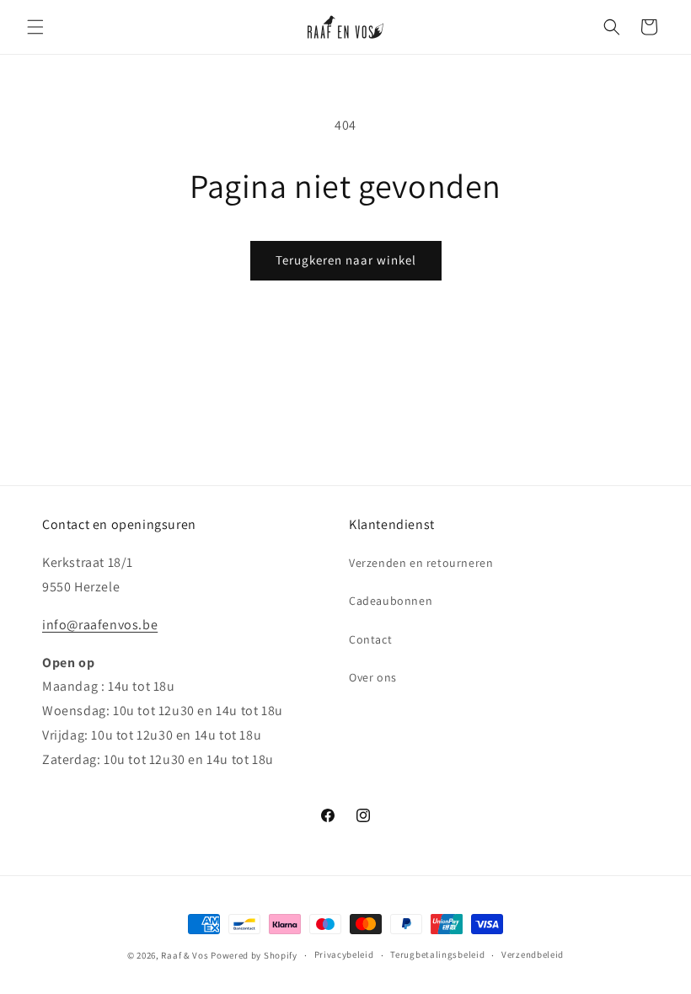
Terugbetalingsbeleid (437, 954)
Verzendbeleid (532, 954)
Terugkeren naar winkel (346, 260)
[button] (35, 26)
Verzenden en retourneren (421, 562)
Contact (370, 639)
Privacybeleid (344, 954)
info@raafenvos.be (100, 624)
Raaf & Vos (184, 955)
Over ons (373, 677)
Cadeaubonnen (390, 600)
